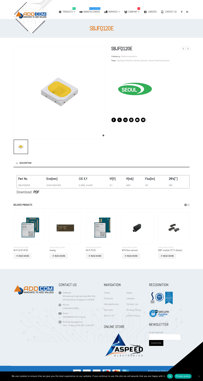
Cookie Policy (133, 315)
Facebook (113, 119)
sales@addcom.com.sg (74, 317)
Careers (152, 11)
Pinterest (131, 119)
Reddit (143, 119)
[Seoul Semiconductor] (135, 90)
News (129, 292)
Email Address (156, 332)
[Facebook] (182, 12)
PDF (36, 191)
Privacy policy (183, 376)
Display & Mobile (124, 60)
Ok (170, 376)
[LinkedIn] (187, 12)
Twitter (119, 119)
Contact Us (171, 11)
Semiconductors (129, 56)
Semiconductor (141, 60)
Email (137, 119)
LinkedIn (125, 119)
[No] (199, 376)
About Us (108, 315)
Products (69, 10)
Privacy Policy (134, 309)
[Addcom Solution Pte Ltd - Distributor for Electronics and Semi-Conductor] (39, 17)
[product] (29, 227)
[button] (185, 205)
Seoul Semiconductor (159, 60)
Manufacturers (92, 10)
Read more (24, 256)
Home (107, 292)
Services (113, 11)
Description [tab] (25, 163)
